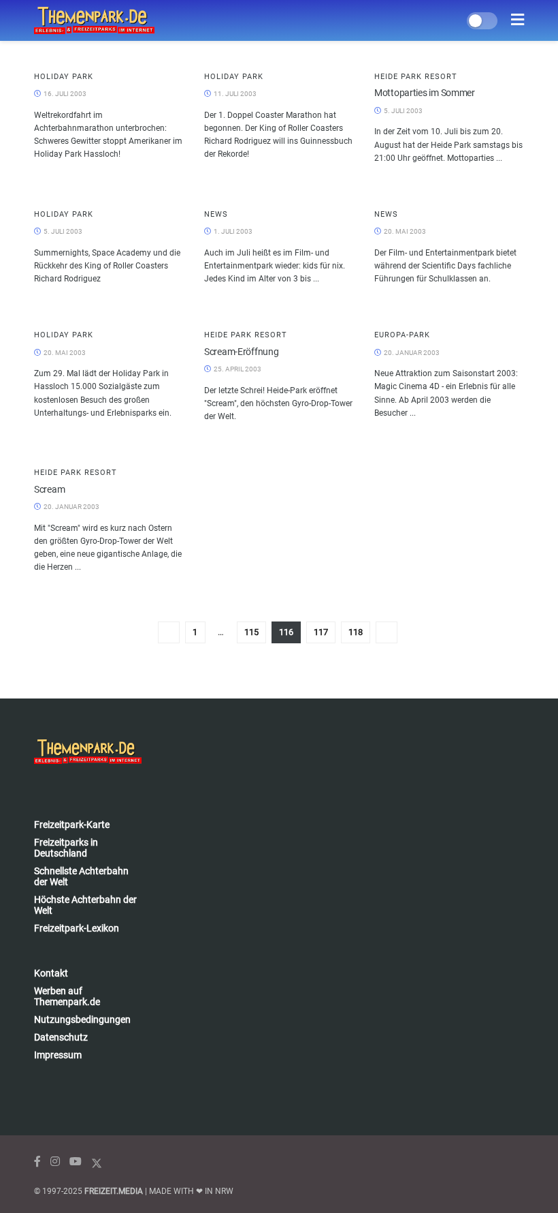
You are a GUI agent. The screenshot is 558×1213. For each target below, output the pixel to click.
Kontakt (51, 973)
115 (251, 632)
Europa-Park (402, 335)
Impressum (58, 1054)
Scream (49, 489)
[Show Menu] (517, 20)
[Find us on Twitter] (96, 1161)
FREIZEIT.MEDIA (113, 1191)
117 (321, 632)
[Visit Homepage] (94, 20)
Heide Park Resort (415, 76)
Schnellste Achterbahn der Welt (81, 876)
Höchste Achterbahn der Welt (85, 905)
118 (355, 632)
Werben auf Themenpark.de (67, 996)
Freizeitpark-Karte (72, 824)
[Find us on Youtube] (75, 1161)
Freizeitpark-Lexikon (76, 928)
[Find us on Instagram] (55, 1161)
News (216, 214)
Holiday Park (63, 76)
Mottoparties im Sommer (424, 92)
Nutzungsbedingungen (82, 1019)
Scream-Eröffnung (241, 351)
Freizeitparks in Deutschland (66, 848)
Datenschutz (61, 1037)
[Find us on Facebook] (37, 1161)
